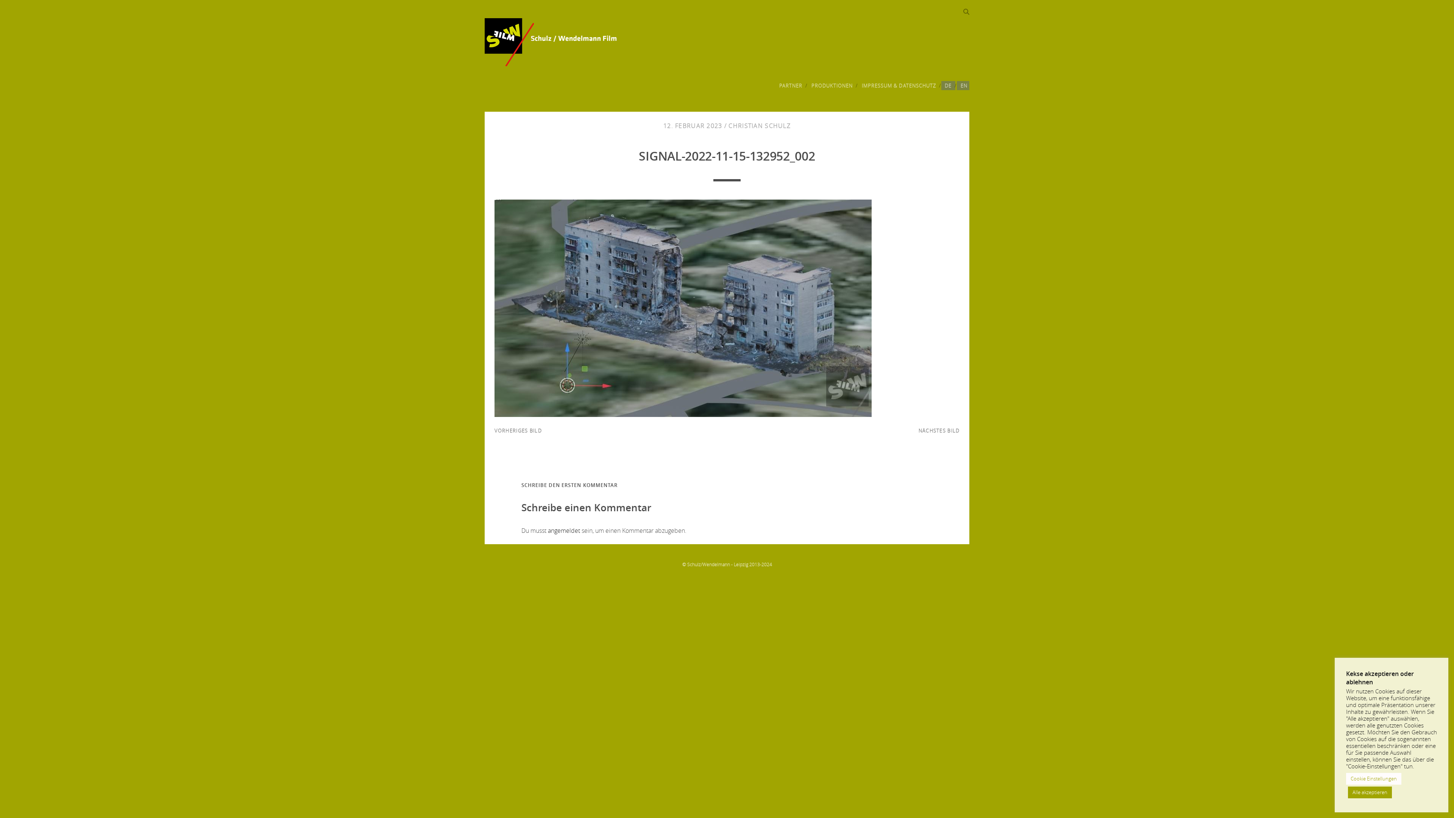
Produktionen (832, 85)
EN (964, 85)
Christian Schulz (759, 126)
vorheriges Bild (518, 430)
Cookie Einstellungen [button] (1374, 778)
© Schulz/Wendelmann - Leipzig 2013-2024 (727, 564)
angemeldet (564, 530)
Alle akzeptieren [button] (1370, 792)
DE (948, 85)
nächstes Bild (939, 430)
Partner (790, 85)
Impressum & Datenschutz (899, 85)
